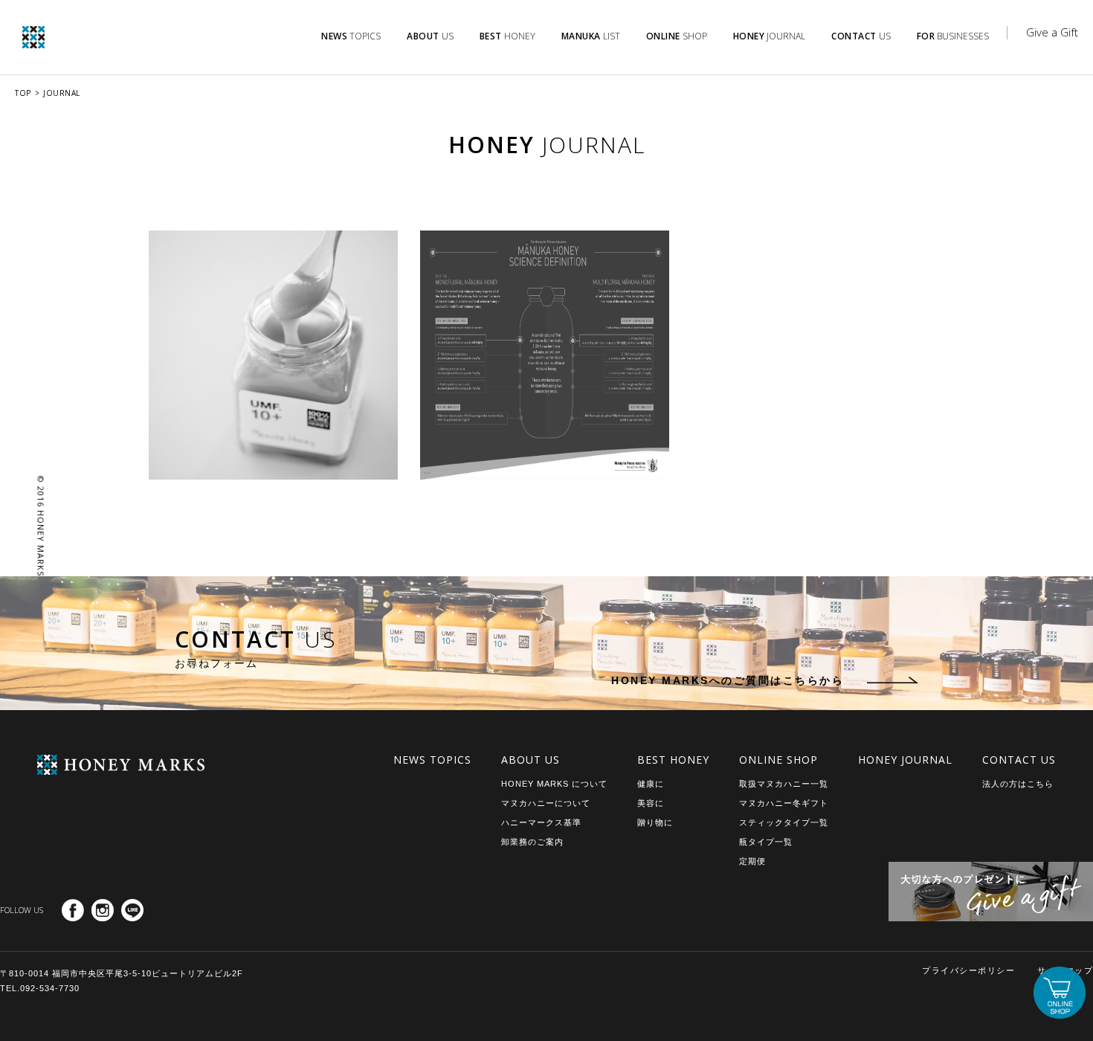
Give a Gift (1052, 32)
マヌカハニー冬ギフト (783, 803)
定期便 (752, 861)
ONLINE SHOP (778, 759)
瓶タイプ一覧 (766, 841)
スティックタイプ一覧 (783, 822)
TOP (23, 93)
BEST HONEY (673, 759)
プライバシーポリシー (968, 970)
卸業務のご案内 (532, 841)
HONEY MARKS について (554, 783)
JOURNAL (769, 36)
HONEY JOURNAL (905, 759)
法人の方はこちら (1018, 783)
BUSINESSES (953, 36)
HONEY (507, 36)
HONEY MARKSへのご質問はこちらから (727, 680)
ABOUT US (530, 759)
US (430, 36)
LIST (590, 36)
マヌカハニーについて (545, 803)
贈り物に (655, 822)
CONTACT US (1019, 759)
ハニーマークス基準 (541, 822)
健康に (650, 783)
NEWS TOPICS (432, 759)
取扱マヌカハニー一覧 (783, 783)
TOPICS (351, 36)
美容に (650, 803)
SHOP (676, 36)
